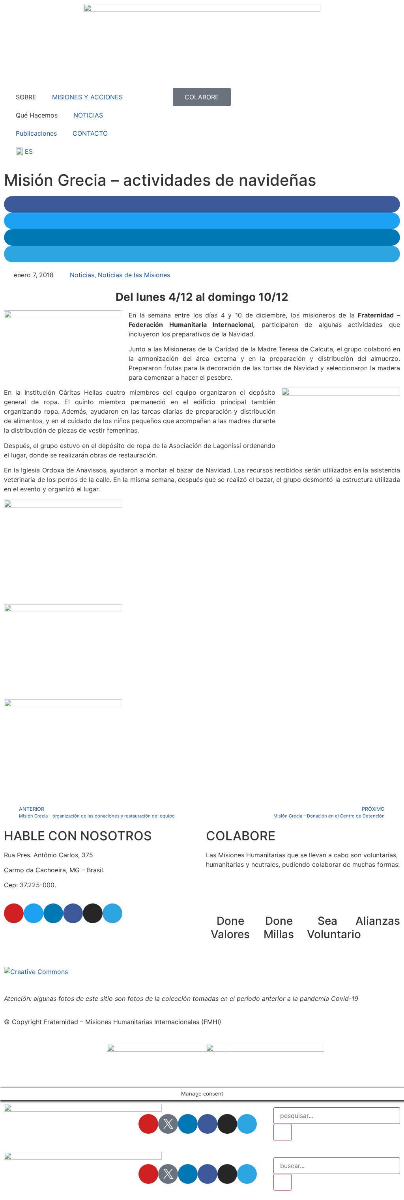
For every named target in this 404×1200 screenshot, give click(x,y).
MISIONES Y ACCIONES (87, 97)
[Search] (282, 1132)
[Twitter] (33, 913)
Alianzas (377, 921)
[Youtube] (14, 913)
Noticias (82, 275)
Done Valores (230, 927)
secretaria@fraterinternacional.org (55, 936)
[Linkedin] (53, 913)
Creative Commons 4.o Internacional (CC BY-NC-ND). (242, 972)
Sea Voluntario (334, 927)
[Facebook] (73, 913)
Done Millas (279, 927)
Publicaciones (36, 133)
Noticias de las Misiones (134, 275)
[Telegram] (112, 913)
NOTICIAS (88, 115)
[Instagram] (93, 913)
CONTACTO (90, 133)
